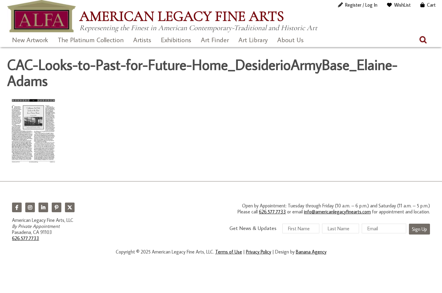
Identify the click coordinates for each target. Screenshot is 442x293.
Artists (142, 39)
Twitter (70, 207)
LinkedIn (43, 207)
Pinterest (56, 207)
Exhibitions (176, 39)
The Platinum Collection (91, 39)
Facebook (17, 207)
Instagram (30, 207)
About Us (290, 39)
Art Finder (215, 39)
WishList (402, 4)
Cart (431, 4)
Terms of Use (228, 252)
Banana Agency (311, 252)
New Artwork (30, 39)
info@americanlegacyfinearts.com (337, 212)
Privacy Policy (258, 252)
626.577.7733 (25, 238)
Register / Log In (361, 4)
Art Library (253, 39)
